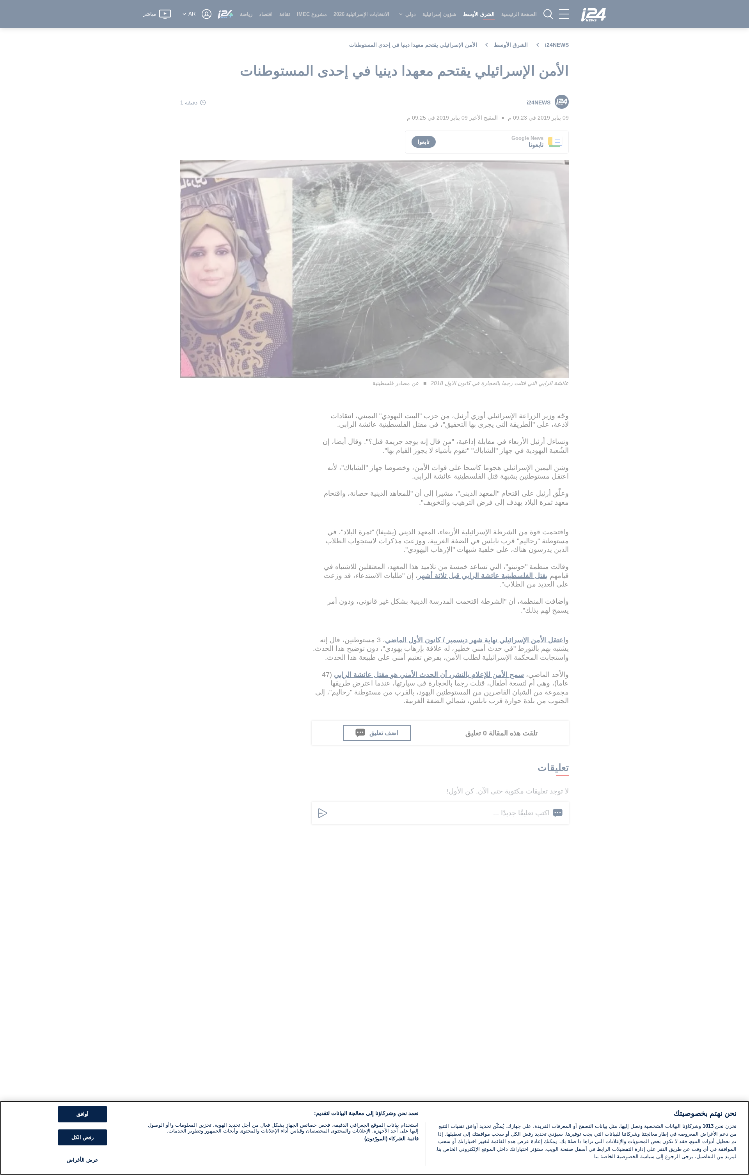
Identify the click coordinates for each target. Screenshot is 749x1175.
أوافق (82, 1114)
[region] (374, 1138)
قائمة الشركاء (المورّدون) (391, 1138)
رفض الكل (82, 1137)
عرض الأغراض (82, 1160)
